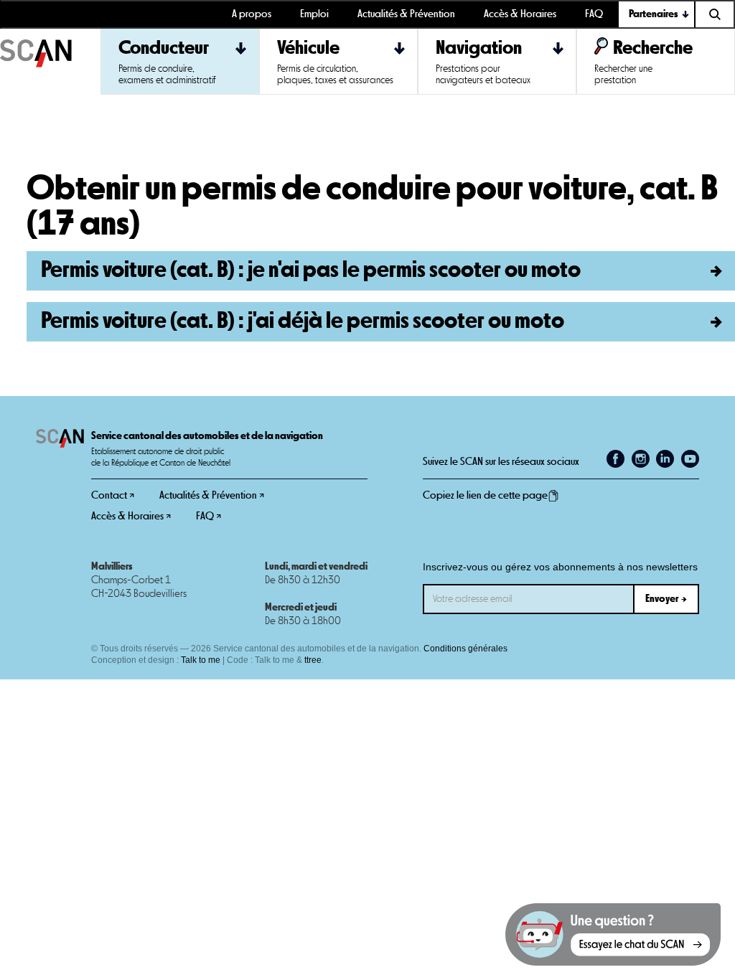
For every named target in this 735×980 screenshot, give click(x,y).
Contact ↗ (112, 495)
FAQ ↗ (208, 516)
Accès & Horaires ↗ (131, 516)
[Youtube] (690, 459)
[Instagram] (641, 459)
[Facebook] (615, 459)
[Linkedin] (665, 459)
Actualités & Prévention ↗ (211, 495)
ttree (313, 660)
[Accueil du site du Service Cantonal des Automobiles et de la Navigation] (50, 62)
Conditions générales (465, 649)
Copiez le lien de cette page (485, 495)
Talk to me (200, 660)
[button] (657, 14)
